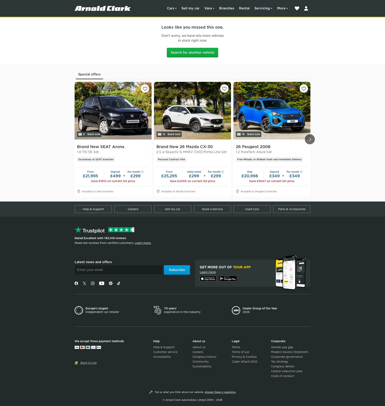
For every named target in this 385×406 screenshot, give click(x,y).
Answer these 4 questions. (220, 392)
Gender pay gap (282, 347)
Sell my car (190, 8)
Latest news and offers (93, 262)
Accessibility (162, 356)
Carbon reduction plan (287, 371)
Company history (204, 356)
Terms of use (240, 352)
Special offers (89, 74)
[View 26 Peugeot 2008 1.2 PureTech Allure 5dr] (271, 110)
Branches (226, 8)
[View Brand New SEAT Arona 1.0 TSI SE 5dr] (113, 110)
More (281, 8)
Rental (244, 8)
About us (198, 347)
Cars (170, 8)
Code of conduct (282, 376)
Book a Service (212, 209)
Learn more (208, 272)
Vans (208, 8)
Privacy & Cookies (244, 356)
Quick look (91, 134)
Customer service (165, 352)
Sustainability (202, 366)
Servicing (262, 8)
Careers (133, 209)
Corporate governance (287, 356)
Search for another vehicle (192, 52)
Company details (282, 366)
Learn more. (143, 243)
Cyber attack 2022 (244, 361)
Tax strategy (279, 361)
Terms (236, 347)
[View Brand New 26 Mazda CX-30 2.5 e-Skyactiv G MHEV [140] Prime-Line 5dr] (192, 110)
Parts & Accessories (292, 209)
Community (200, 361)
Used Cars (252, 209)
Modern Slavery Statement (289, 352)
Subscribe (177, 270)
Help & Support (93, 209)
